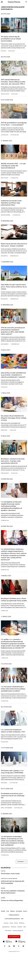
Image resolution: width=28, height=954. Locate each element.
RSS (22, 918)
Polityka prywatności (14, 915)
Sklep (24, 926)
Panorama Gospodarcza (18, 930)
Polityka (3, 871)
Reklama (12, 911)
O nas (7, 911)
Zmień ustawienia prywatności (12, 918)
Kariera (25, 911)
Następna (20, 861)
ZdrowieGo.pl (13, 926)
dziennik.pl (6, 923)
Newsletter (20, 926)
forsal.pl (11, 923)
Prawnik (3, 888)
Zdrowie (3, 897)
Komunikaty (19, 911)
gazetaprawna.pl (5, 926)
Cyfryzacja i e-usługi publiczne (9, 878)
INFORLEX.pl (21, 923)
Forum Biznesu (8, 930)
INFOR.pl (16, 923)
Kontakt (3, 911)
